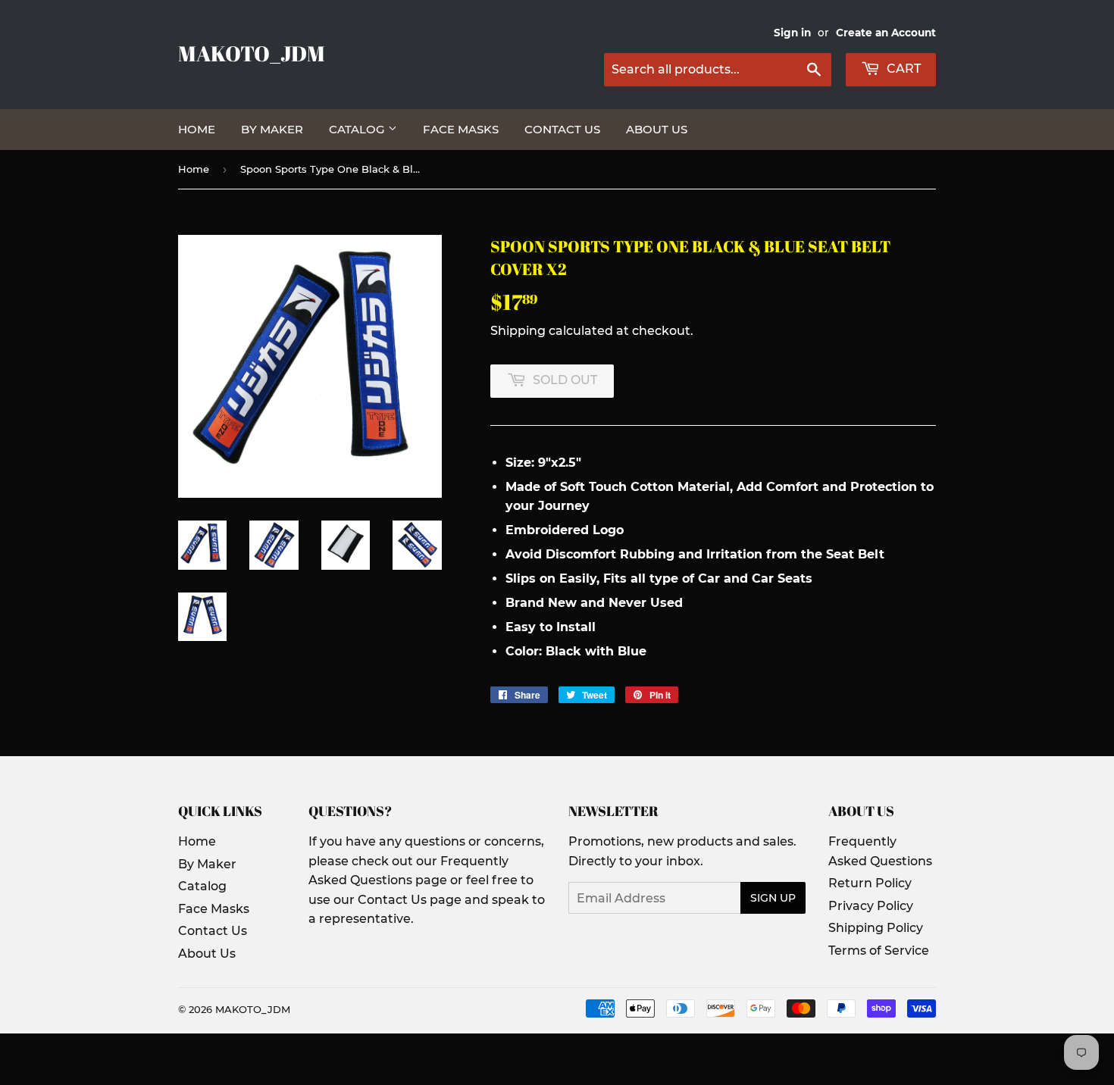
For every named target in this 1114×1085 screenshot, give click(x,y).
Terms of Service (878, 950)
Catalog (358, 129)
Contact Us (562, 129)
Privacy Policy (870, 906)
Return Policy (870, 883)
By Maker (272, 129)
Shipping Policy (875, 928)
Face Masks (461, 129)
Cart (902, 68)
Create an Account (886, 33)
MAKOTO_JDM (251, 53)
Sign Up (773, 898)
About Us (656, 129)
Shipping (518, 331)
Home (196, 129)
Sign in (792, 33)
